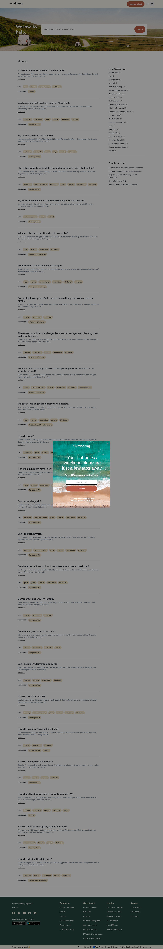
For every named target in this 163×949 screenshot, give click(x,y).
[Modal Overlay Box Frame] (81, 474)
